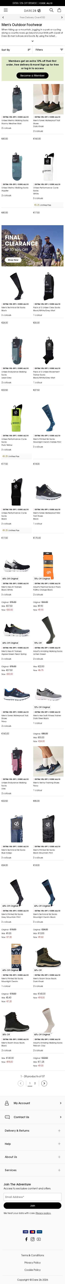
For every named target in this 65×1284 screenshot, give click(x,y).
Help (8, 1143)
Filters (39, 49)
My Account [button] (22, 1103)
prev (3, 17)
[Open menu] (6, 10)
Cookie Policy (32, 1269)
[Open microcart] (59, 10)
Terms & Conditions (32, 1255)
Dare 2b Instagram (32, 1239)
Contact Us (21, 1117)
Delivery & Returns (17, 1130)
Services (10, 1170)
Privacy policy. (43, 1213)
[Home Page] (32, 9)
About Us (11, 1157)
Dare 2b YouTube (39, 1239)
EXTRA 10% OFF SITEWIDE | (32, 3)
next (62, 17)
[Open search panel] (51, 10)
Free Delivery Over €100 (32, 17)
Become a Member (32, 75)
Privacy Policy (32, 1262)
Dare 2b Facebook (26, 1239)
